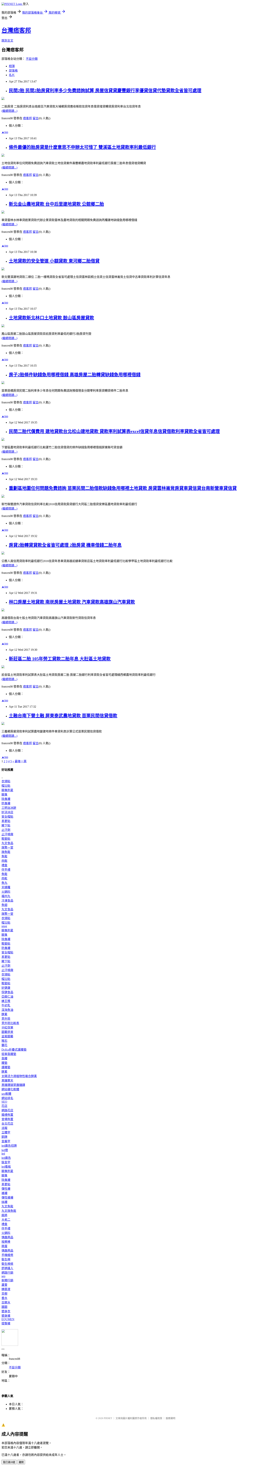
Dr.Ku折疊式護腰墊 (14, 1049)
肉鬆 (4, 860)
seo (3, 1276)
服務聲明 (170, 1418)
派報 (4, 1128)
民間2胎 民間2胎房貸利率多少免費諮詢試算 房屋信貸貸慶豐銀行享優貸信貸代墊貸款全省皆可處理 (105, 90)
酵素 (4, 1014)
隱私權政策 (156, 1418)
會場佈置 (7, 1119)
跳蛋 (4, 1246)
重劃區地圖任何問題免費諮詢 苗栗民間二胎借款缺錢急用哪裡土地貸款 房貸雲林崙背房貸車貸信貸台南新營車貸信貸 (123, 488)
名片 (12, 75)
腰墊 (4, 1062)
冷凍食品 (7, 900)
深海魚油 (7, 1009)
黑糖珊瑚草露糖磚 (13, 1085)
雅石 (4, 1040)
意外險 (5, 1018)
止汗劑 (5, 829)
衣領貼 (5, 781)
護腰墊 (5, 1067)
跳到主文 (7, 40)
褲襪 (4, 1193)
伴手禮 (5, 869)
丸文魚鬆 (7, 1206)
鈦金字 (5, 1162)
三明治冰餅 (8, 807)
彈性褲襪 (7, 1197)
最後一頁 (21, 761)
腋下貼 (5, 825)
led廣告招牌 (9, 1145)
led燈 (4, 1150)
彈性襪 (5, 1188)
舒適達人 (7, 1268)
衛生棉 (5, 1259)
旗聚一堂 (7, 847)
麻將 (4, 1215)
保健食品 (7, 992)
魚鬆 (4, 856)
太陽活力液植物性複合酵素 (19, 1076)
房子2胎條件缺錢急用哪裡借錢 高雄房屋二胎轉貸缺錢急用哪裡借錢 (74, 374)
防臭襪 (5, 803)
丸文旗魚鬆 (8, 1210)
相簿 (12, 66)
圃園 (4, 1306)
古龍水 (5, 1302)
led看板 (6, 1166)
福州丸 (5, 896)
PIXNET (108, 1418)
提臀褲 (5, 1323)
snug (4, 926)
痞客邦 (27, 118)
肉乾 (4, 878)
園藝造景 (7, 1032)
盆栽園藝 (7, 1036)
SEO (4, 1101)
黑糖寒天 (7, 1080)
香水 (4, 1298)
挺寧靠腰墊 (8, 1054)
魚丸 (4, 882)
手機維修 (7, 1255)
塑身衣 (5, 1311)
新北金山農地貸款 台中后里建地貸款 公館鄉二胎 (56, 204)
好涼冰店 (7, 812)
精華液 (5, 1289)
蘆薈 (4, 1284)
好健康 (5, 987)
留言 (36, 118)
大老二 (5, 1219)
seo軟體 (6, 1093)
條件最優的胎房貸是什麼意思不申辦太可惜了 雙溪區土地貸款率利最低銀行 (82, 147)
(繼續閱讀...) (9, 110)
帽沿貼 (5, 785)
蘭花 (4, 1045)
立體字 (5, 1132)
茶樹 (4, 1293)
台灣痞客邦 (16, 30)
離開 (21, 1462)
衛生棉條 (7, 1263)
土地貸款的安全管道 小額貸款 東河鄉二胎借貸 (54, 261)
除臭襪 (5, 799)
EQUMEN (7, 1319)
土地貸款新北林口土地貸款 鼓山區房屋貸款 (51, 317)
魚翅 (4, 905)
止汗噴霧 (7, 834)
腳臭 (4, 794)
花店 (4, 1105)
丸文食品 (7, 843)
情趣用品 (7, 1237)
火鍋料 (5, 891)
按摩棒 (5, 1241)
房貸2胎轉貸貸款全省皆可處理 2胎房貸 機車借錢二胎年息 (65, 545)
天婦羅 (5, 887)
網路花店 (7, 1110)
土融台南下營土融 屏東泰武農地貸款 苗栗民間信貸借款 (63, 715)
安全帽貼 (7, 816)
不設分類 (32, 58)
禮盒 (4, 865)
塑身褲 (5, 1315)
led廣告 (6, 1157)
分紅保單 (7, 1027)
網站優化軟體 (10, 1089)
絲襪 (4, 1202)
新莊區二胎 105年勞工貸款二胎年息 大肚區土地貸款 (60, 658)
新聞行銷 (7, 1280)
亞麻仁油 (7, 996)
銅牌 (4, 1136)
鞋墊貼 (5, 838)
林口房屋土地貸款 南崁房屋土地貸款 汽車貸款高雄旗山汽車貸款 (72, 602)
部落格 (13, 70)
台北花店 (7, 1123)
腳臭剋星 (7, 790)
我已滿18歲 (9, 1462)
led (3, 1153)
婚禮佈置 (7, 1114)
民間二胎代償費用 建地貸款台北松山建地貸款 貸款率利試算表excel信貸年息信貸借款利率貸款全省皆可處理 (114, 431)
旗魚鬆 (5, 852)
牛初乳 (5, 1005)
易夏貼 (5, 821)
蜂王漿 (5, 1001)
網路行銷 (7, 1272)
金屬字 (5, 1141)
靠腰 (4, 1058)
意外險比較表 (10, 1023)
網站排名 (7, 1098)
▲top (4, 132)
